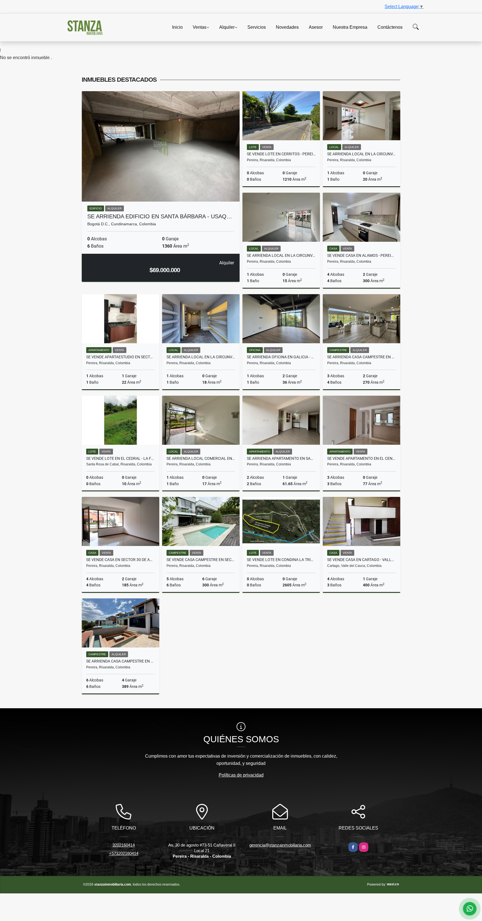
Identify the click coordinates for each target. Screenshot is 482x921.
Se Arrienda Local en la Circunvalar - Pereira (361, 154)
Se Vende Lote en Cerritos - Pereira (281, 154)
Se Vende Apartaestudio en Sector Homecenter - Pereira (120, 357)
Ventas (199, 27)
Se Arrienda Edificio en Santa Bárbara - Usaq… (159, 216)
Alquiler (227, 27)
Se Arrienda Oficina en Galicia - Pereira (281, 357)
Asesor (316, 27)
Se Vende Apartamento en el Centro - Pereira (361, 458)
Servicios (256, 27)
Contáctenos (390, 27)
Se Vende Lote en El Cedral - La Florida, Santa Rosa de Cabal (120, 458)
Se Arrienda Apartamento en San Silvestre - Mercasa (281, 458)
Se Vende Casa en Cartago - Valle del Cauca (361, 559)
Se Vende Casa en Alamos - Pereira (361, 255)
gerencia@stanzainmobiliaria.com (280, 845)
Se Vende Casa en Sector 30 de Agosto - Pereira (120, 559)
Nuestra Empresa (350, 27)
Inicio (177, 27)
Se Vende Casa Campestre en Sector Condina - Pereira (201, 559)
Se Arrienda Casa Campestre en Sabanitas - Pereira (361, 357)
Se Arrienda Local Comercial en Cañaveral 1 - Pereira (201, 458)
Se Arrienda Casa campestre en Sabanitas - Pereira (120, 661)
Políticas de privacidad (241, 775)
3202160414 (123, 845)
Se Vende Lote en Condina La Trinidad (281, 559)
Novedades (287, 27)
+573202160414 (123, 853)
